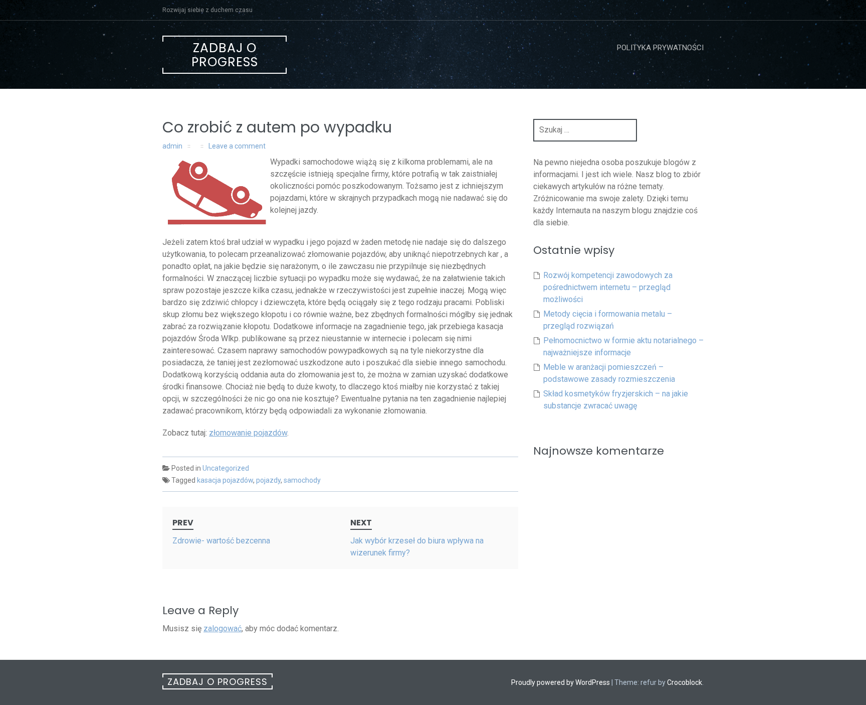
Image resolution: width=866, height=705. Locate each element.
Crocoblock (684, 682)
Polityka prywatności (660, 47)
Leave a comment (237, 146)
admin (172, 146)
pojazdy (268, 480)
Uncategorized (225, 468)
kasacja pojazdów (225, 480)
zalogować (222, 628)
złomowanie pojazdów (248, 433)
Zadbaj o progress (224, 55)
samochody (302, 480)
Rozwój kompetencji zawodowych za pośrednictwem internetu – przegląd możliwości (608, 287)
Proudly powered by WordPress (560, 682)
